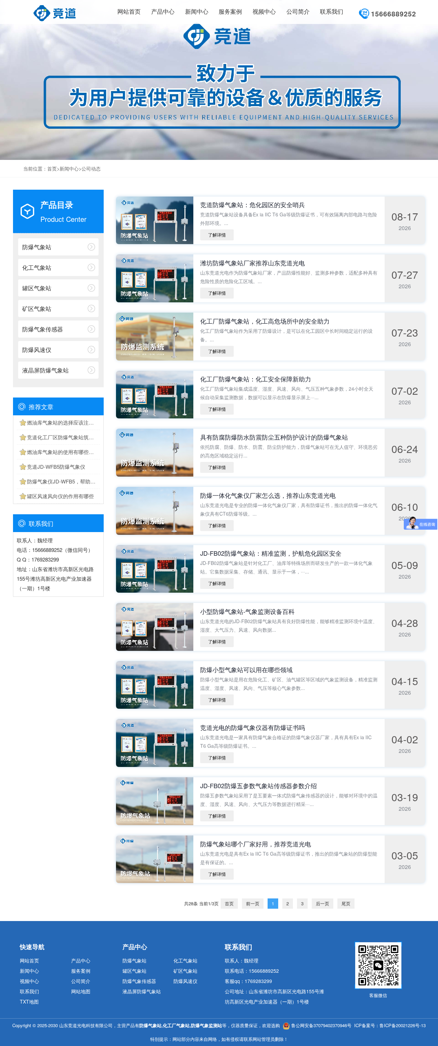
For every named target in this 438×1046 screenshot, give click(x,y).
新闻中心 (69, 168)
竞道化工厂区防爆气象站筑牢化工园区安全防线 (63, 437)
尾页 (346, 903)
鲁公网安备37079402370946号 (321, 1025)
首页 (52, 168)
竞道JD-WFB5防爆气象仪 (56, 466)
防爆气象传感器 (42, 329)
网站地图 (80, 991)
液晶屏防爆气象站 (45, 370)
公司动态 (91, 168)
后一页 (322, 903)
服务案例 (80, 970)
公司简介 (80, 981)
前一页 (252, 903)
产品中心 (80, 960)
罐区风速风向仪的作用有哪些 (60, 496)
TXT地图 (29, 1001)
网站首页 (129, 12)
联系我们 (29, 991)
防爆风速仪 (36, 349)
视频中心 (29, 981)
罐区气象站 (36, 287)
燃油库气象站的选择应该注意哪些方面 (63, 422)
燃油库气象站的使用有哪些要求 (63, 451)
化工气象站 (36, 267)
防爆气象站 (36, 246)
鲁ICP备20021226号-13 (402, 1025)
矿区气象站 (36, 308)
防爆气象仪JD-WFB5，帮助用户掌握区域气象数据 (63, 481)
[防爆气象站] (54, 11)
